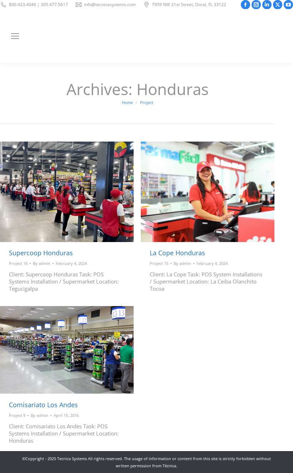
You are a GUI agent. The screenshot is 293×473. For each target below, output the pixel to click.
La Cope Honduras (177, 252)
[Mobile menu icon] (15, 36)
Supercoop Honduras (41, 252)
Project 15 (159, 263)
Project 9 (17, 415)
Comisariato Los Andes (43, 404)
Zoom (57, 191)
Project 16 (18, 263)
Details (76, 191)
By (41, 263)
